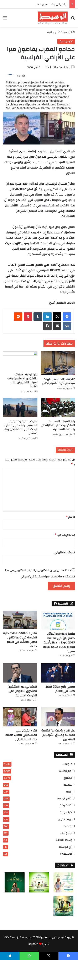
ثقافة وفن (65, 805)
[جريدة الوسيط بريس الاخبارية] (53, 18)
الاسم (70, 516)
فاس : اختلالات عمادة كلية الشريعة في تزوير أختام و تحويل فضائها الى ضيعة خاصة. (20, 639)
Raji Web (33, 944)
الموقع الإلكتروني (64, 552)
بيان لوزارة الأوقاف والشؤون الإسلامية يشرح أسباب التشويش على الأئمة (22, 380)
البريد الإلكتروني (65, 534)
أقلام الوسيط (64, 798)
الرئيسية (67, 32)
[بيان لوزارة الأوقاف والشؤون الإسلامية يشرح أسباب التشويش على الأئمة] (20, 361)
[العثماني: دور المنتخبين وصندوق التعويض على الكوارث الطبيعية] (20, 672)
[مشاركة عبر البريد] (57, 326)
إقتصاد (68, 826)
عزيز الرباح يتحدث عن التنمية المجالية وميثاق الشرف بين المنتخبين (58, 735)
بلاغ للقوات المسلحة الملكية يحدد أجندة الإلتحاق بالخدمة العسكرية (58, 425)
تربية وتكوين (65, 819)
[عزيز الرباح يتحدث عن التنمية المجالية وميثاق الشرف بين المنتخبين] (58, 716)
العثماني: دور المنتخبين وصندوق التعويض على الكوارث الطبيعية (22, 691)
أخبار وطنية (53, 32)
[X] (57, 316)
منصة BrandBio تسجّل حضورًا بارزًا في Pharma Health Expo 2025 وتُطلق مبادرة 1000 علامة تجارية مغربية (59, 642)
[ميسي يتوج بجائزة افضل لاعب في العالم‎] (58, 672)
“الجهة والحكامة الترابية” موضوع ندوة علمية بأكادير (58, 381)
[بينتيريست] (28, 316)
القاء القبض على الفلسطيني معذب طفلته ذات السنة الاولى (21, 735)
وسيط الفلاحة (64, 840)
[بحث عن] (73, 19)
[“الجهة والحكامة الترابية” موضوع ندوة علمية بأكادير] (58, 363)
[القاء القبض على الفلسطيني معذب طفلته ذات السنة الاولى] (20, 716)
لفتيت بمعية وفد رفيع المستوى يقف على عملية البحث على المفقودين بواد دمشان (20, 427)
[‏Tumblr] (37, 316)
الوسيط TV (66, 853)
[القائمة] (5, 19)
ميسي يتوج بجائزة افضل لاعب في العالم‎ (60, 689)
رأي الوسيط (65, 847)
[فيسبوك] (67, 316)
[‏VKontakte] (67, 326)
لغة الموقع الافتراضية (57, 67)
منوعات (67, 764)
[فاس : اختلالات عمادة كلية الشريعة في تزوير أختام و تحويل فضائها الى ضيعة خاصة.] (20, 620)
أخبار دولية (66, 812)
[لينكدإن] (47, 316)
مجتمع (68, 778)
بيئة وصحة (66, 833)
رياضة (69, 791)
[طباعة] (47, 326)
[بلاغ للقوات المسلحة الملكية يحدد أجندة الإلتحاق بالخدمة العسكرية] (58, 407)
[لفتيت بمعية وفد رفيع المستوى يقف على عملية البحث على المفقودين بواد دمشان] (20, 407)
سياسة (68, 784)
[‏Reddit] (18, 316)
